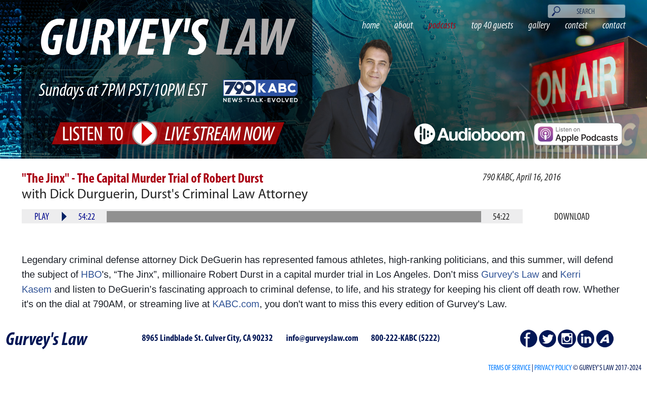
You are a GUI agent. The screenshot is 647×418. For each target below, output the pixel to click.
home (370, 26)
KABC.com (235, 304)
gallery (539, 26)
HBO (91, 274)
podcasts (442, 26)
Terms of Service (509, 368)
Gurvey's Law (510, 274)
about (403, 26)
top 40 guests (492, 26)
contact (614, 26)
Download (572, 217)
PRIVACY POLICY (553, 368)
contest (576, 26)
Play (41, 217)
